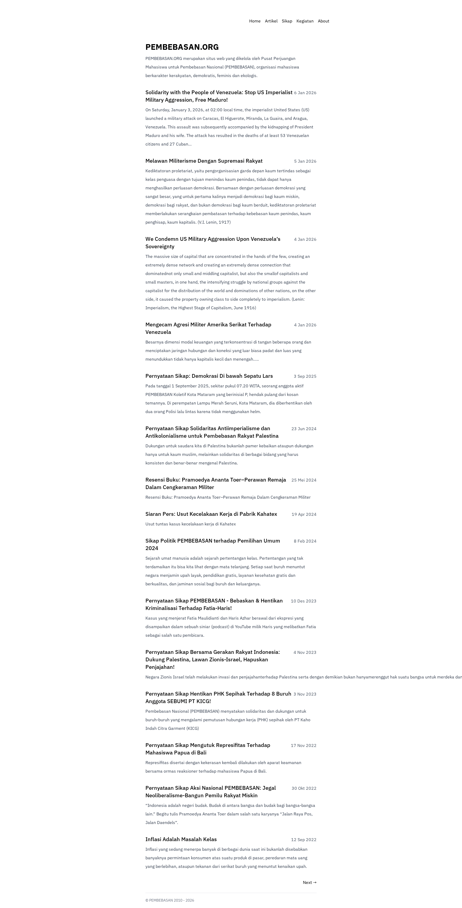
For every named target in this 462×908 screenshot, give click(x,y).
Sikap (287, 21)
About (323, 21)
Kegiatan (305, 21)
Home (255, 21)
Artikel (271, 21)
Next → (310, 883)
